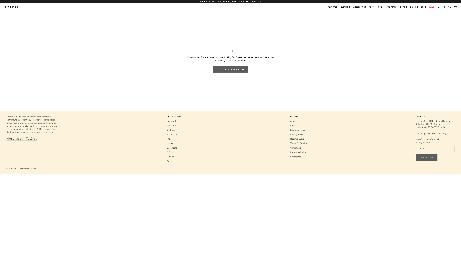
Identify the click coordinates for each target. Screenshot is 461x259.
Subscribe (427, 157)
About (293, 121)
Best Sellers (173, 125)
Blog (423, 7)
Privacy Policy (296, 134)
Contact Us (295, 156)
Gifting (403, 7)
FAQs (293, 125)
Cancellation (296, 147)
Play (371, 7)
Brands (414, 7)
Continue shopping (230, 69)
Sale (431, 7)
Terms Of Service (298, 143)
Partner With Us (298, 152)
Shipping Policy (297, 130)
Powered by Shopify (28, 169)
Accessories (359, 7)
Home (379, 7)
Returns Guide (297, 138)
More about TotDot (21, 139)
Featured (333, 7)
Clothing (345, 7)
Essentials (390, 7)
